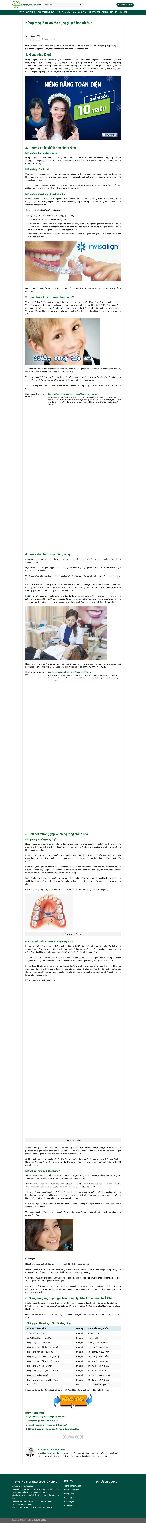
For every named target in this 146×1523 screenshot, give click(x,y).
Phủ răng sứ (69, 1502)
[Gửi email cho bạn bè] (73, 1437)
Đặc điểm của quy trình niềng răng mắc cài (46, 1417)
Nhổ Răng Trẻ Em (71, 1490)
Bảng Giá (82, 12)
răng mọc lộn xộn (70, 69)
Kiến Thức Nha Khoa (66, 12)
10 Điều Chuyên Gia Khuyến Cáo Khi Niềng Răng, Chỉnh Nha (53, 1429)
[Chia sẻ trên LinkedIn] (81, 1437)
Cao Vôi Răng (70, 1505)
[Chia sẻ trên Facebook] (64, 1437)
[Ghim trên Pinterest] (77, 1437)
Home (21, 12)
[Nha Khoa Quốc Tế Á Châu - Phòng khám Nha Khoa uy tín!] (26, 4)
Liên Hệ (113, 12)
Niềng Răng (69, 1494)
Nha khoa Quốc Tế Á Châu (49, 1453)
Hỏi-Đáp (123, 12)
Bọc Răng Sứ (69, 1498)
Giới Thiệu (30, 12)
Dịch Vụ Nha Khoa (46, 12)
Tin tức (105, 12)
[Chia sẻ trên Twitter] (69, 1437)
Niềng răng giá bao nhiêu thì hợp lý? (43, 1421)
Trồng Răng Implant (72, 1486)
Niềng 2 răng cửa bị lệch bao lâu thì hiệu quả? (47, 1425)
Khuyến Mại (94, 12)
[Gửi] (81, 5)
